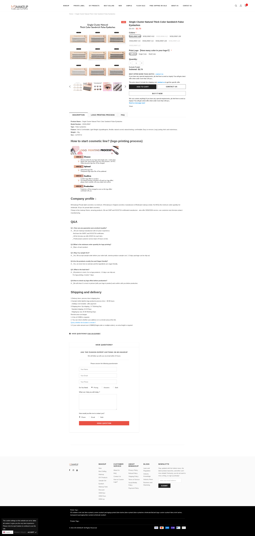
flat (152, 512)
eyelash (114, 512)
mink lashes (178, 512)
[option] (97, 49)
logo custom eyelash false (165, 512)
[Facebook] (69, 470)
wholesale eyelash (100, 515)
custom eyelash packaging (102, 512)
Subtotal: (133, 69)
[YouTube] (77, 470)
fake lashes (120, 512)
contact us (161, 82)
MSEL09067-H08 (135, 36)
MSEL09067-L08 (161, 41)
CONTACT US (159, 74)
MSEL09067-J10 (134, 41)
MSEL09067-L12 (134, 45)
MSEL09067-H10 (148, 36)
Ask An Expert (94, 334)
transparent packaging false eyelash (82, 515)
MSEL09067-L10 (174, 41)
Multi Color (152, 54)
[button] (7, 532)
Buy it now (157, 93)
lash (154, 512)
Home (71, 14)
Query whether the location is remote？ (83, 322)
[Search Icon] (236, 6)
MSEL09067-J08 (175, 36)
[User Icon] (241, 5)
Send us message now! (137, 103)
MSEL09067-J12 (148, 41)
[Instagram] (73, 470)
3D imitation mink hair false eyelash (81, 512)
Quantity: (133, 59)
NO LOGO (133, 54)
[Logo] (19, 7)
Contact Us (171, 87)
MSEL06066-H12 (162, 36)
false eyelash (129, 512)
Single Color (143, 54)
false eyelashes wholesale (142, 512)
